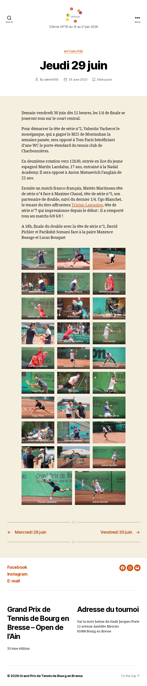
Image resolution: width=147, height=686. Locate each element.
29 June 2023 (78, 79)
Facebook (17, 567)
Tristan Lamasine (87, 205)
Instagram (17, 574)
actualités (73, 51)
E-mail (13, 580)
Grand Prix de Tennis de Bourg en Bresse (51, 676)
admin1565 (51, 79)
